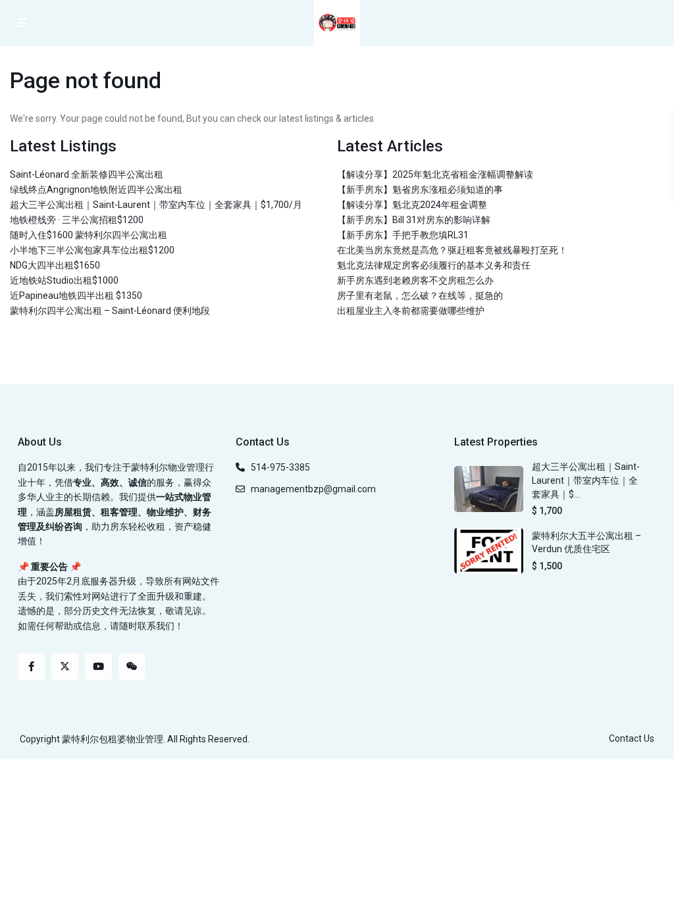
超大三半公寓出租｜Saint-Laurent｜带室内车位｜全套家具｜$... (586, 480)
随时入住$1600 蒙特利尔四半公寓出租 (88, 235)
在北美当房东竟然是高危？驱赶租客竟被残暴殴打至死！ (452, 250)
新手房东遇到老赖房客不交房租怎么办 (415, 280)
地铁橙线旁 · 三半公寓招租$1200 (76, 220)
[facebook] (31, 666)
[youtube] (98, 666)
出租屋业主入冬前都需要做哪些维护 (410, 310)
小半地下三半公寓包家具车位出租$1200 (92, 250)
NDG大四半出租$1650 (55, 265)
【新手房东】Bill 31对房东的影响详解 (413, 220)
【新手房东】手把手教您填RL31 (403, 235)
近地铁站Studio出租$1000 (64, 280)
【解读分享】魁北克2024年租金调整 (412, 204)
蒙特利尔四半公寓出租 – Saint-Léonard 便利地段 (110, 310)
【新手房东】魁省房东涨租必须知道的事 (420, 189)
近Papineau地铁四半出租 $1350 (76, 295)
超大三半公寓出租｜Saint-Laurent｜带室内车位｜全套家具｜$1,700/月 (156, 204)
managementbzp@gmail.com (313, 489)
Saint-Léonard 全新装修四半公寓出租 (86, 174)
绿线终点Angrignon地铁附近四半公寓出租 (96, 189)
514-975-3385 (280, 467)
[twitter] (64, 666)
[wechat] (131, 666)
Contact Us (631, 738)
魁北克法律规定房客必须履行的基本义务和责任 (434, 265)
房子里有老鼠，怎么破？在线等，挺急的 (420, 295)
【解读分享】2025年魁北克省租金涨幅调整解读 (435, 174)
